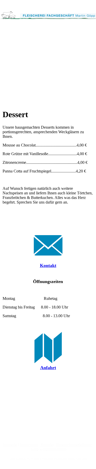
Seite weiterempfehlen (49, 449)
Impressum (29, 445)
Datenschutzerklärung (74, 445)
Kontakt (48, 265)
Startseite (10, 445)
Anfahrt (48, 367)
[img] (48, 12)
